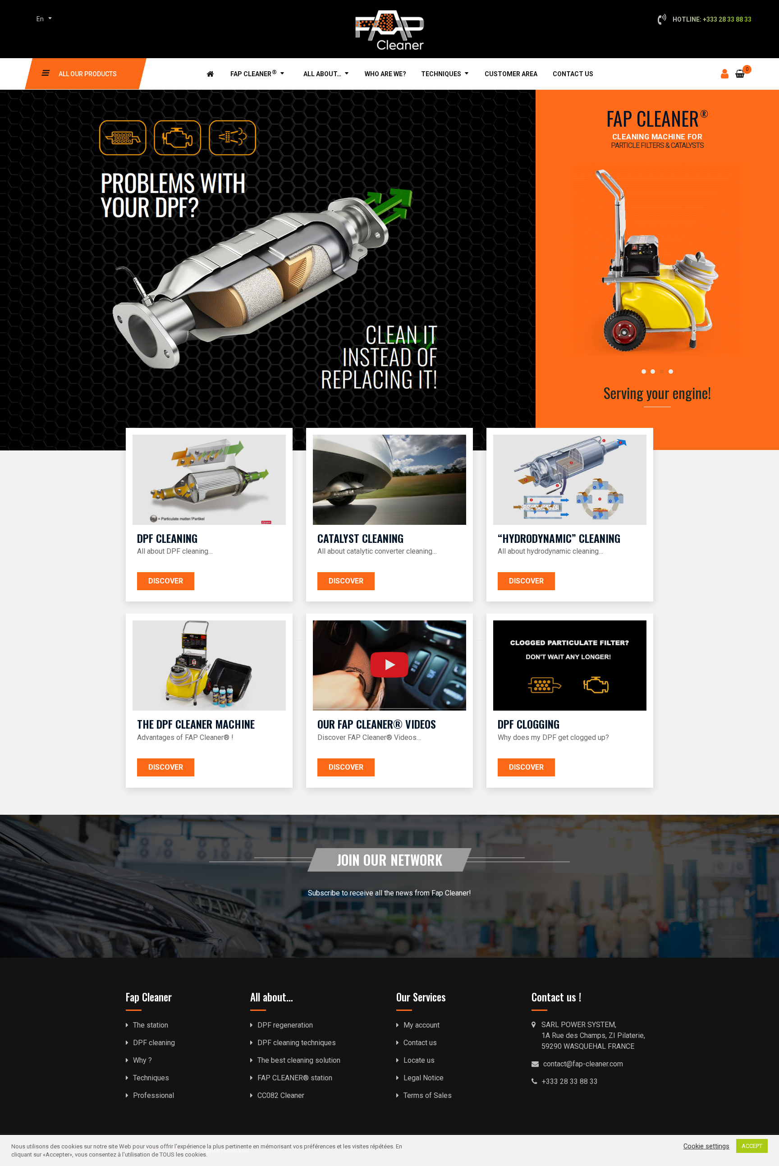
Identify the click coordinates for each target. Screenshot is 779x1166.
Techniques (441, 74)
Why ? (142, 1060)
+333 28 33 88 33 (570, 1081)
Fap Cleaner (253, 73)
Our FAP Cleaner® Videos (376, 724)
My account (421, 1025)
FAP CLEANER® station (294, 1078)
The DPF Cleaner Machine (196, 724)
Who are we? (385, 74)
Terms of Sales (427, 1095)
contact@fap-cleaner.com (583, 1064)
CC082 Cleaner (280, 1095)
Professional (153, 1095)
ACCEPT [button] (752, 1146)
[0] (740, 68)
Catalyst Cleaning (360, 538)
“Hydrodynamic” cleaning (559, 538)
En (40, 19)
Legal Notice (423, 1078)
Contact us (573, 74)
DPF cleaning (154, 1042)
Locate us (419, 1060)
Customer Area (511, 74)
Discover (165, 581)
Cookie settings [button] (706, 1146)
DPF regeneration (285, 1025)
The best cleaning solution (298, 1060)
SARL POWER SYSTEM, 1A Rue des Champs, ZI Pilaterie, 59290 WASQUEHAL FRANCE (593, 1035)
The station (150, 1025)
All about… (322, 74)
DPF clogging (528, 724)
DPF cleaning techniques (296, 1042)
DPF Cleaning (167, 538)
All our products (88, 74)
